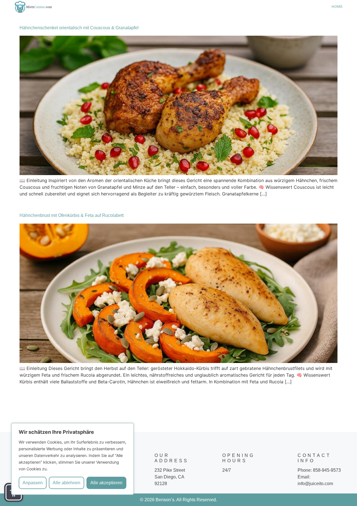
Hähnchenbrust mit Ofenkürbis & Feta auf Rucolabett (72, 215)
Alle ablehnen (66, 482)
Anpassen (33, 482)
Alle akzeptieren (106, 482)
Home (337, 7)
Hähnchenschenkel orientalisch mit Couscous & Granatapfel (79, 27)
